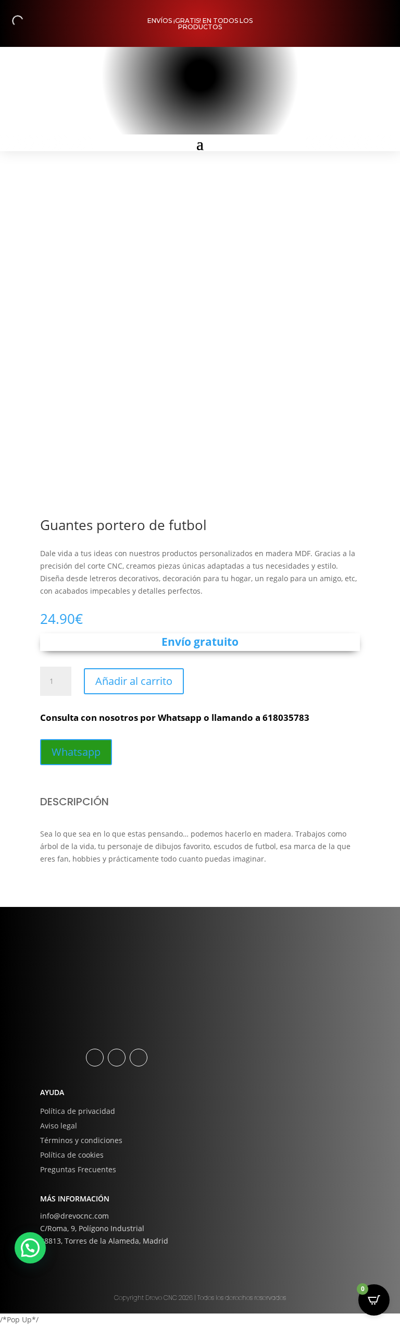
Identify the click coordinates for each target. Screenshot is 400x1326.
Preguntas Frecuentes (78, 1169)
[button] (30, 1247)
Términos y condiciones (81, 1140)
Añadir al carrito (133, 681)
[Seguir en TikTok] (138, 1057)
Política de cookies (72, 1155)
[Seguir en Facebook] (95, 1057)
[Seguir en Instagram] (117, 1057)
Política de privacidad (77, 1111)
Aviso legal (58, 1126)
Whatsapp (76, 752)
